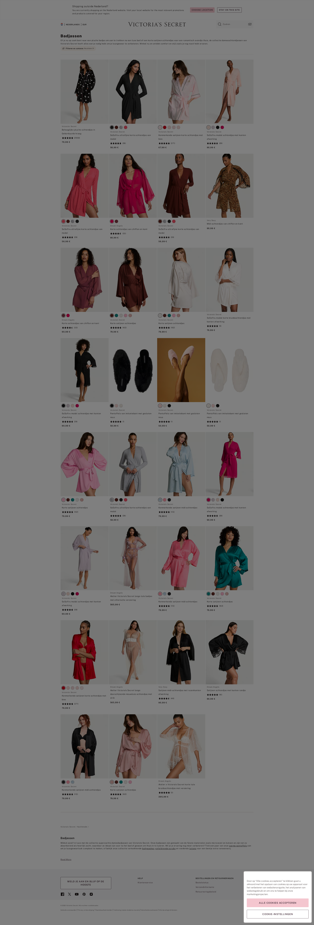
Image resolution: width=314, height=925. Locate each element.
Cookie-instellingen (277, 914)
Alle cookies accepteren (278, 902)
